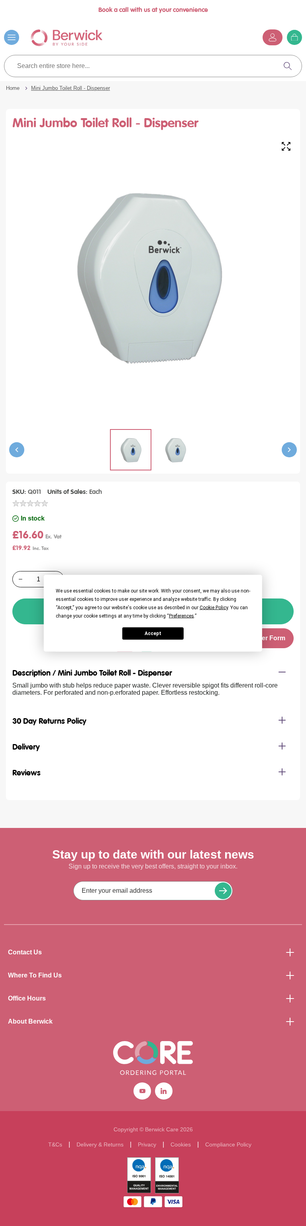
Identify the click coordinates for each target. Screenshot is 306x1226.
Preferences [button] (181, 615)
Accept (153, 633)
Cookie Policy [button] (214, 607)
